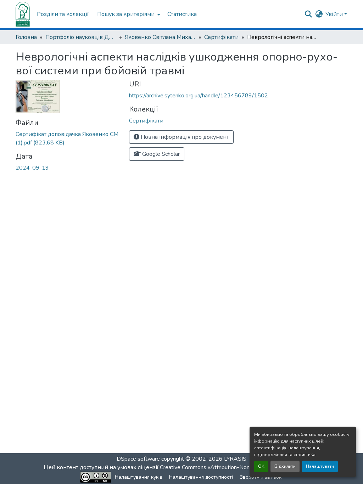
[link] (68, 138)
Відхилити (285, 466)
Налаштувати (320, 466)
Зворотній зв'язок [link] (260, 477)
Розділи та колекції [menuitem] (63, 14)
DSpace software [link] (138, 459)
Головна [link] (26, 37)
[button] (23, 14)
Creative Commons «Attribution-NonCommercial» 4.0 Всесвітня (239, 467)
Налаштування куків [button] (138, 477)
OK (261, 466)
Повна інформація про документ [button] (184, 137)
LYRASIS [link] (235, 459)
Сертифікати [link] (221, 37)
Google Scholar (160, 154)
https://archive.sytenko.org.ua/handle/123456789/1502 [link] (198, 95)
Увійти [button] (334, 14)
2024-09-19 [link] (32, 168)
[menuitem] (128, 14)
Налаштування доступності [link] (201, 477)
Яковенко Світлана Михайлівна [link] (160, 37)
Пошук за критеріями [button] (126, 14)
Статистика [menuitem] (182, 14)
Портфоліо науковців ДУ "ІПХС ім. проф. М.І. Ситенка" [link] (80, 37)
